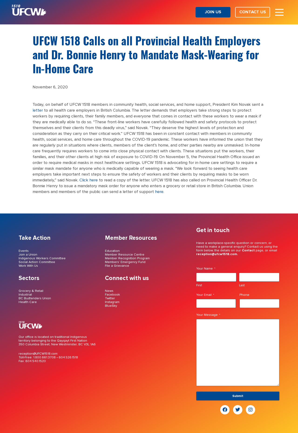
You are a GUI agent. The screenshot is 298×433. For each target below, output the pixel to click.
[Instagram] (250, 409)
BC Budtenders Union (35, 298)
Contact (248, 250)
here (159, 192)
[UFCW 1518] (29, 14)
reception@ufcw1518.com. (217, 254)
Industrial (25, 294)
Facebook (112, 294)
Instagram (112, 302)
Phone (244, 294)
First (199, 285)
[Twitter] (237, 409)
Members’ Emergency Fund (125, 262)
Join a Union (28, 254)
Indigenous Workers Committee (42, 258)
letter (38, 110)
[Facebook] (225, 409)
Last (242, 285)
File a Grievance (117, 265)
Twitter (110, 298)
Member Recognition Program (127, 258)
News (109, 291)
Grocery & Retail (31, 291)
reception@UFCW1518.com (38, 353)
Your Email (205, 294)
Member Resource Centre (124, 254)
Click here (88, 180)
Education (112, 251)
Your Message (208, 314)
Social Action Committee (37, 262)
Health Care (28, 302)
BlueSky (111, 305)
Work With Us (28, 265)
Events (24, 251)
